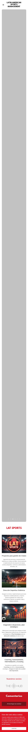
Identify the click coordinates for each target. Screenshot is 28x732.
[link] (14, 6)
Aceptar (14, 728)
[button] (3, 4)
